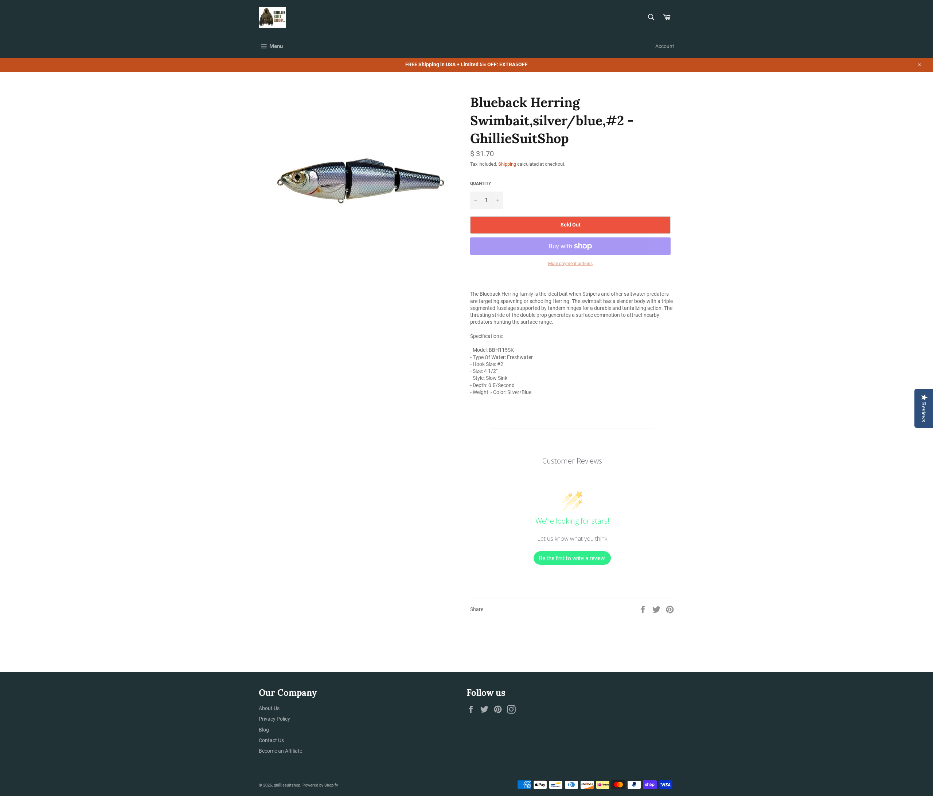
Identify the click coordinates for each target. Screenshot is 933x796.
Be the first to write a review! (572, 558)
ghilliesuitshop (287, 785)
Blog (264, 730)
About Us (269, 708)
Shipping (507, 164)
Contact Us (271, 740)
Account (664, 46)
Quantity (480, 183)
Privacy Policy (274, 719)
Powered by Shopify (320, 785)
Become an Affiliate (280, 751)
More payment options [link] (570, 263)
